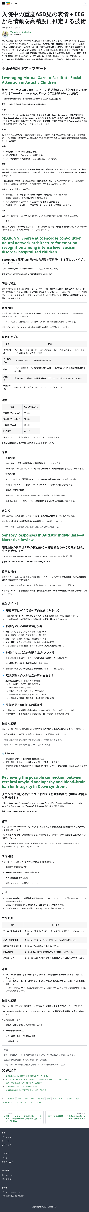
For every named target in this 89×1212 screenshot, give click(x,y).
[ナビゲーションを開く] (3, 3)
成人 (26, 1103)
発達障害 (11, 1098)
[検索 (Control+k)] (85, 3)
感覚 (48, 1098)
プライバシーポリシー (11, 1192)
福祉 (77, 1098)
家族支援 (40, 1098)
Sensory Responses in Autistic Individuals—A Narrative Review (43, 537)
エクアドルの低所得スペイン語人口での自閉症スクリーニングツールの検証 (37, 1079)
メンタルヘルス (58, 1098)
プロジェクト (7, 1144)
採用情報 (5, 1179)
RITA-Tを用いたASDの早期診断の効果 (21, 1086)
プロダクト (6, 1137)
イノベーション (8, 1103)
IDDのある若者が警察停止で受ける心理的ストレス (27, 1076)
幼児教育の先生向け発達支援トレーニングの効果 (26, 1090)
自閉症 (19, 1098)
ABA (32, 1098)
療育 (26, 1098)
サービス (5, 1141)
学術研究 (70, 1098)
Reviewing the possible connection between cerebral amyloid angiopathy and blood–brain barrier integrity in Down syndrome (44, 782)
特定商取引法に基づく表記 (13, 1196)
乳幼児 (19, 1103)
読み (32, 1103)
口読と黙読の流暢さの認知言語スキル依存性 (24, 1083)
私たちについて (8, 1175)
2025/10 (40, 1103)
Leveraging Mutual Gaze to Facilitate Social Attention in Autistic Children (41, 80)
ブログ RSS (6, 1162)
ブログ (4, 1158)
